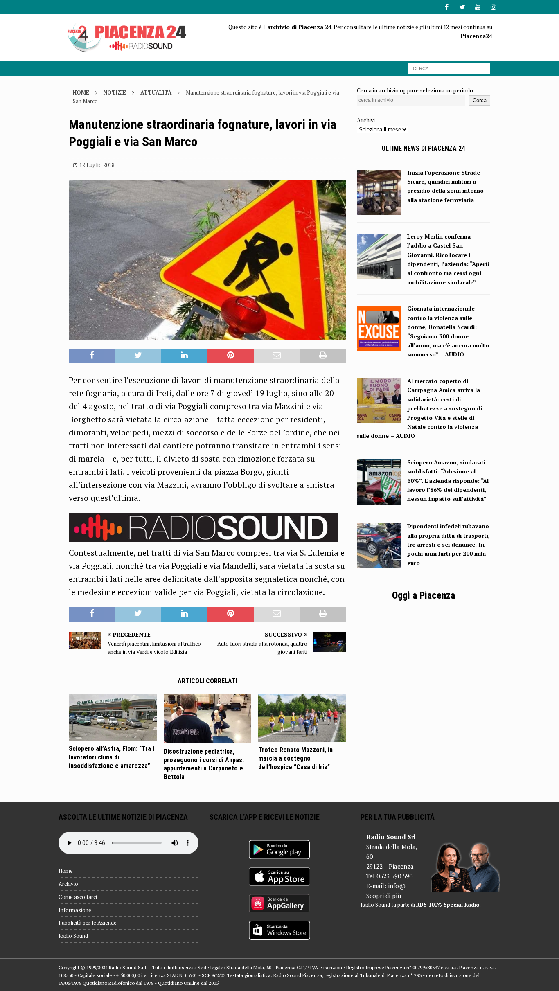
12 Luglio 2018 (97, 165)
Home (66, 870)
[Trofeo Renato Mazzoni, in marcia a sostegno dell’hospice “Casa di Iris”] (302, 718)
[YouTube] (478, 7)
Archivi (366, 120)
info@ (397, 886)
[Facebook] (447, 7)
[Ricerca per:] (449, 68)
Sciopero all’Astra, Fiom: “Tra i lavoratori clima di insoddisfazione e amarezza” (111, 757)
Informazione (75, 910)
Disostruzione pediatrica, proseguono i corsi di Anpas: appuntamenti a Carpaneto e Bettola (204, 764)
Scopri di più (383, 896)
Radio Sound (73, 935)
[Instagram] (493, 7)
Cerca (480, 100)
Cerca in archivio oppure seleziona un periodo (415, 90)
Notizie (115, 92)
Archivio (68, 883)
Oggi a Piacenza (423, 595)
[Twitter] (462, 7)
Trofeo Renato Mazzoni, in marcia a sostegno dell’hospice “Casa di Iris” (295, 758)
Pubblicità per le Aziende (88, 922)
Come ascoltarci (78, 897)
